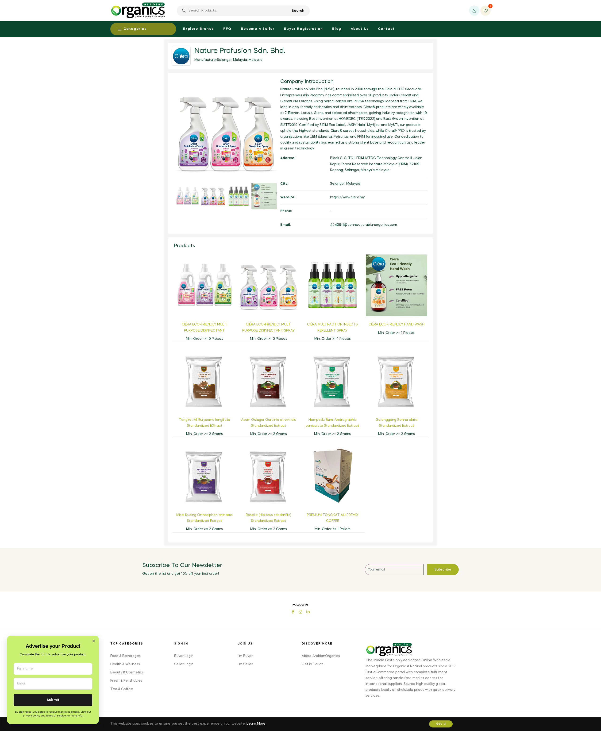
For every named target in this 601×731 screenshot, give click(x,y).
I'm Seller (245, 664)
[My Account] (474, 10)
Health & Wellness (125, 664)
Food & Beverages (125, 656)
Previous (167, 144)
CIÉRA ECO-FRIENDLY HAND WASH (396, 324)
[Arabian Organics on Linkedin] (308, 611)
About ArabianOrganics (321, 656)
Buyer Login (183, 656)
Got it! (441, 724)
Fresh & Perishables (126, 680)
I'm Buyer (245, 656)
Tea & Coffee (121, 689)
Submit (53, 700)
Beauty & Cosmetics (127, 672)
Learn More (256, 723)
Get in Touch (313, 664)
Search (298, 10)
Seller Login (183, 664)
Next (284, 144)
